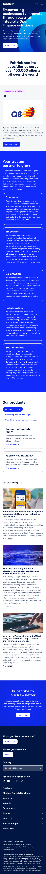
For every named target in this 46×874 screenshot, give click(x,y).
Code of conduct (8, 849)
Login (7, 754)
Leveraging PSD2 (12, 409)
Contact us (10, 45)
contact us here (34, 863)
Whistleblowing (28, 847)
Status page (7, 847)
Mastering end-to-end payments (19, 414)
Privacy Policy (7, 842)
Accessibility (17, 847)
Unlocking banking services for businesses (23, 420)
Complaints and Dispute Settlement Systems (17, 844)
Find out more (11, 144)
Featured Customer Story (13, 91)
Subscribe (23, 715)
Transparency (18, 842)
